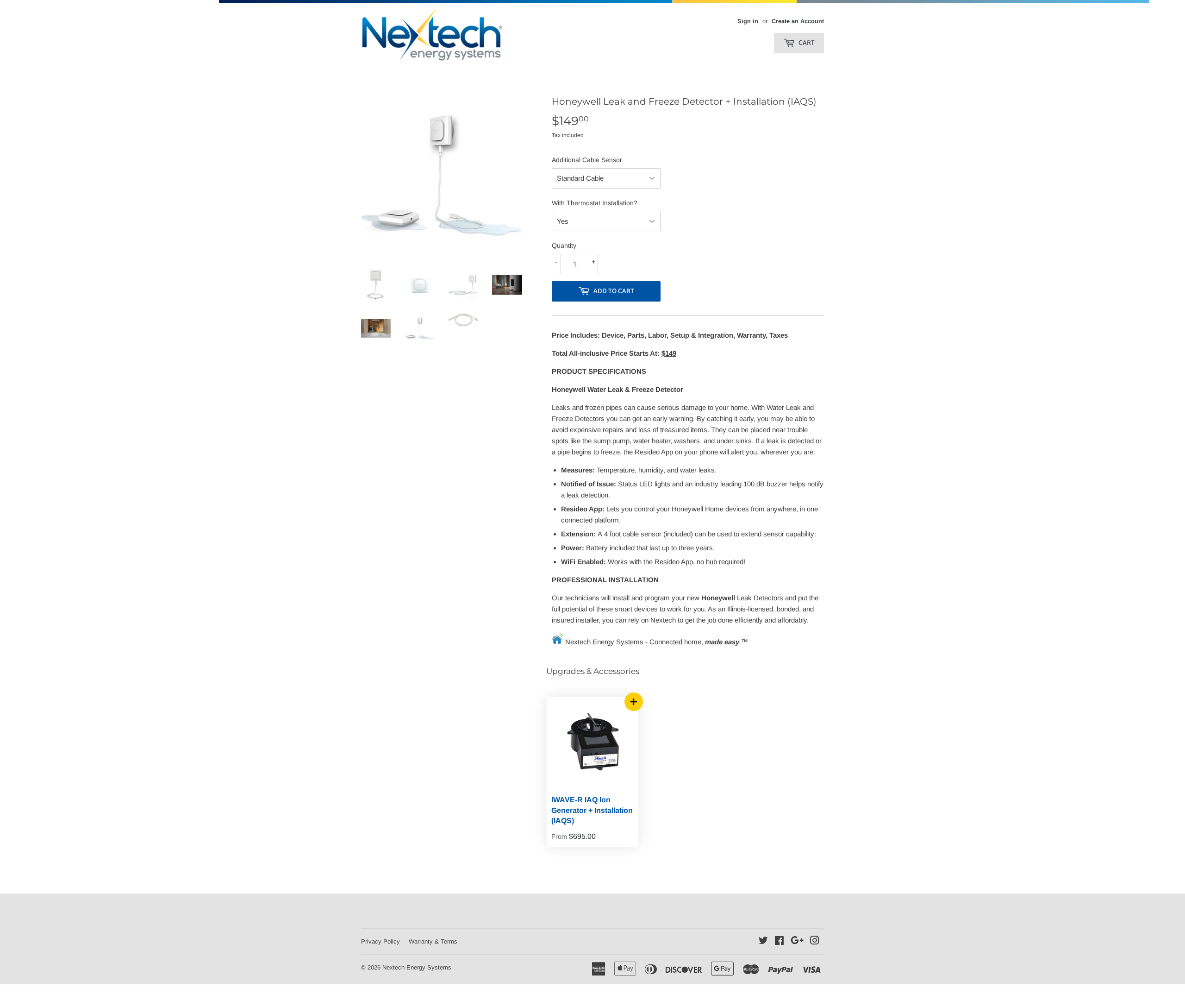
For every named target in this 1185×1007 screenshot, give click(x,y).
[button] (633, 701)
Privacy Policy (380, 941)
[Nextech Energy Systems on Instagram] (814, 941)
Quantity (564, 245)
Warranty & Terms (433, 941)
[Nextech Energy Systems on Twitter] (763, 941)
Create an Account (798, 21)
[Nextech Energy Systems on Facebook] (779, 941)
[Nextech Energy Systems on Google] (797, 941)
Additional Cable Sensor (587, 160)
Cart (806, 42)
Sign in (747, 21)
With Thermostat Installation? (594, 203)
